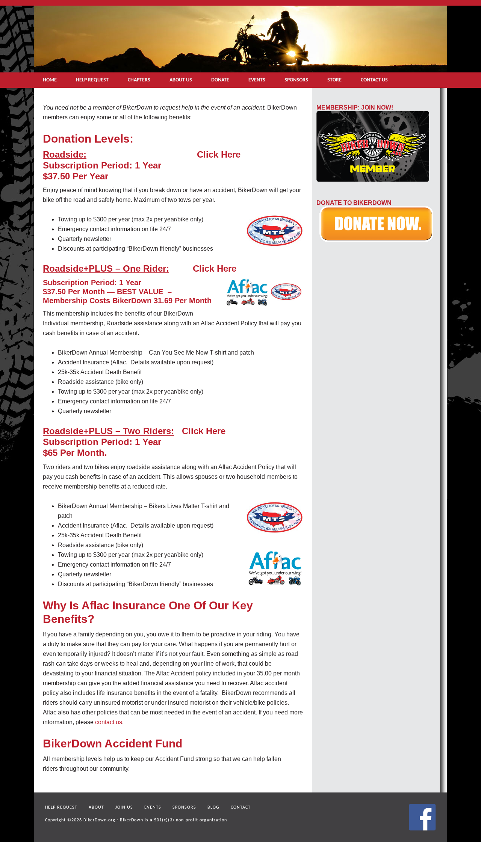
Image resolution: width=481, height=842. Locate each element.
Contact (241, 807)
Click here (218, 154)
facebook (422, 817)
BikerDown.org (99, 820)
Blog (213, 807)
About (96, 807)
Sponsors (184, 807)
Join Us (124, 807)
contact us (108, 722)
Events (152, 807)
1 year (148, 165)
